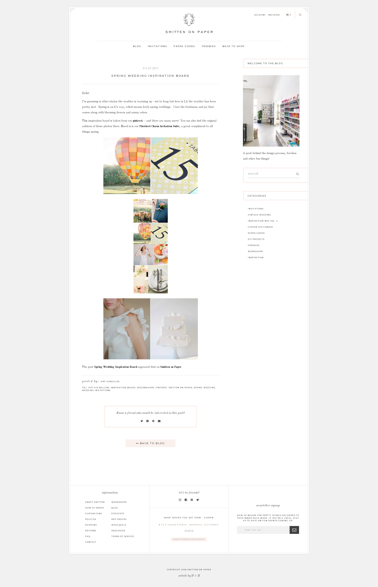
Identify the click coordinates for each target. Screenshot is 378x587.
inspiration (256, 257)
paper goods (256, 233)
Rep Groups (118, 519)
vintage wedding (259, 215)
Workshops (119, 502)
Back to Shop (233, 46)
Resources (118, 531)
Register (274, 15)
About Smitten (95, 502)
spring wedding (204, 387)
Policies (90, 519)
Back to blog (152, 443)
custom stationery (260, 227)
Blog (137, 46)
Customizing (93, 513)
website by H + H (189, 575)
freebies (253, 245)
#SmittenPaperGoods (189, 539)
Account (260, 15)
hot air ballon (98, 387)
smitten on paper (180, 387)
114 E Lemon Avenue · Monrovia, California (189, 528)
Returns (90, 531)
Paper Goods (184, 46)
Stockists (117, 513)
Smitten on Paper (170, 367)
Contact (90, 542)
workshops (255, 251)
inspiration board (123, 387)
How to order (94, 508)
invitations (256, 209)
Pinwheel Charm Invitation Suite (159, 126)
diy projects (256, 239)
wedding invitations (96, 390)
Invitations (157, 46)
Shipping (91, 525)
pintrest (138, 120)
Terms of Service (122, 536)
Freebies (209, 46)
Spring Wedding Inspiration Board (150, 76)
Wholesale (118, 525)
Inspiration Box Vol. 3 (263, 221)
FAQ (87, 536)
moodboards (145, 387)
